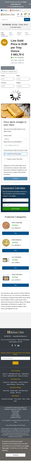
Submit (15, 363)
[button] (27, 33)
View (15, 233)
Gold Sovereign (17, 222)
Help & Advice (14, 382)
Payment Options (23, 382)
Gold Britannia (16, 240)
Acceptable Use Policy (15, 417)
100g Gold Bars (17, 274)
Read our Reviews (23, 376)
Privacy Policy (15, 414)
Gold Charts (3, 33)
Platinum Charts (19, 33)
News (23, 399)
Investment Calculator (7, 399)
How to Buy (6, 390)
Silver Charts (11, 33)
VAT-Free (18, 392)
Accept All (15, 455)
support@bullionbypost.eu (20, 336)
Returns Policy (20, 384)
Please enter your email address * (13, 142)
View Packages (15, 208)
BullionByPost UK (12, 376)
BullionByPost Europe (14, 373)
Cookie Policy (15, 412)
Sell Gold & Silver (23, 390)
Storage (12, 392)
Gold (7, 139)
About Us (5, 373)
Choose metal (7, 135)
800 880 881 (7, 336)
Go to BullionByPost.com (17, 6)
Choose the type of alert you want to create (15, 150)
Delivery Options (11, 384)
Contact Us (6, 382)
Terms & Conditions (15, 416)
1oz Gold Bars (16, 257)
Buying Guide (14, 390)
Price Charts (17, 399)
